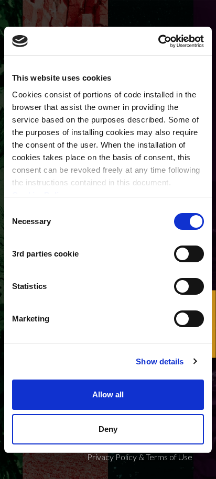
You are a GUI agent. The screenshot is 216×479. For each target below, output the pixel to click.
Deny (108, 429)
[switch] (189, 254)
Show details (159, 361)
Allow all (108, 394)
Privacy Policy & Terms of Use (139, 457)
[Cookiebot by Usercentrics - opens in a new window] (158, 41)
